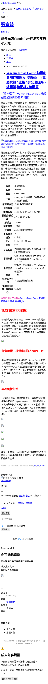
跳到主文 (5, 32)
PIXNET (12, 641)
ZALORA (42, 466)
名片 (8, 61)
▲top (3, 508)
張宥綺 (7, 24)
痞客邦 (22, 496)
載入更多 (5, 513)
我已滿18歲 (6, 679)
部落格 (9, 58)
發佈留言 (5, 529)
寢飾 (38, 466)
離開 (15, 679)
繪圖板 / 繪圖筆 (25, 503)
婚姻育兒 (23, 50)
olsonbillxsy (6, 480)
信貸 (35, 466)
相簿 (8, 55)
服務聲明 (28, 644)
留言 (28, 496)
